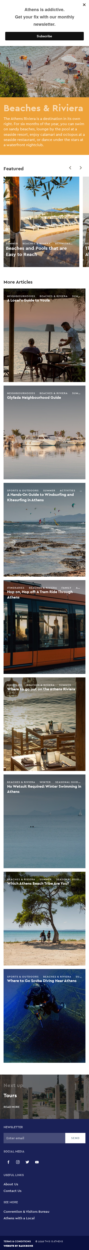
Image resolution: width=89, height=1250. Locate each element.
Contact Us (12, 1191)
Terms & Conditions (17, 1241)
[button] (70, 168)
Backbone (26, 1245)
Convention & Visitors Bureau (26, 1211)
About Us (11, 1184)
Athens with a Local (19, 1218)
